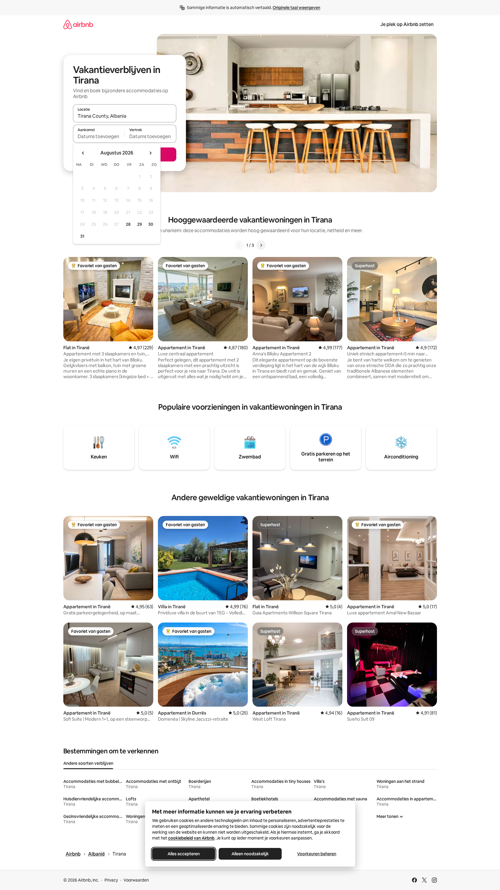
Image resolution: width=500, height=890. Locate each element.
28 (128, 224)
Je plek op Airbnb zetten (406, 24)
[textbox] (99, 136)
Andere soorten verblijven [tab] (88, 763)
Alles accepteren (184, 853)
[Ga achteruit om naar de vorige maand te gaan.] (83, 153)
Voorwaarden (136, 880)
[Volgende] (261, 245)
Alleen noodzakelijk (250, 853)
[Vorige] (239, 245)
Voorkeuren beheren (316, 853)
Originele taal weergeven (296, 7)
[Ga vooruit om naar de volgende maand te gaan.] (150, 153)
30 (150, 224)
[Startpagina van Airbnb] (78, 24)
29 (139, 224)
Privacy (111, 880)
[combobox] (125, 115)
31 (82, 236)
